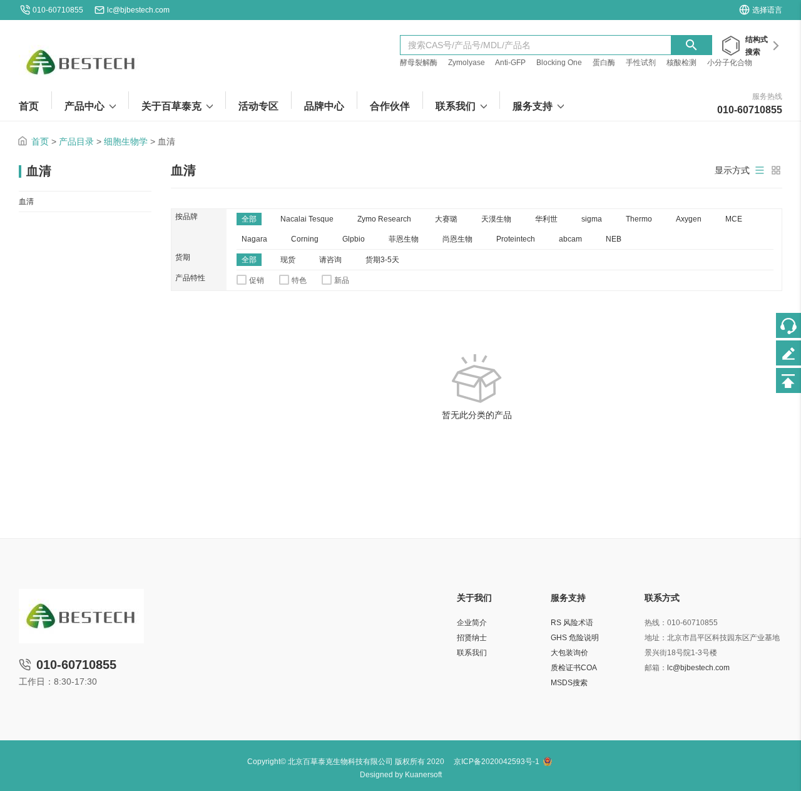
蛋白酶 (604, 62)
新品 (341, 280)
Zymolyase (466, 62)
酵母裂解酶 (418, 62)
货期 (182, 257)
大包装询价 (569, 652)
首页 (40, 141)
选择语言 (767, 10)
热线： (656, 622)
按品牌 (186, 216)
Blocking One (559, 62)
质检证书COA (574, 667)
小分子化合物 (729, 62)
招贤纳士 (472, 637)
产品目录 (76, 141)
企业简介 (472, 622)
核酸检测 (681, 62)
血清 (26, 201)
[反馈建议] (788, 352)
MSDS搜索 (569, 682)
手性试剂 (641, 62)
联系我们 (472, 652)
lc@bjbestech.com (138, 10)
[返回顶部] (788, 380)
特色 (299, 280)
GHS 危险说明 (575, 637)
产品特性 (190, 277)
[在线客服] (788, 325)
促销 (256, 280)
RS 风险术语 (572, 622)
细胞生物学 (126, 141)
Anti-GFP (510, 62)
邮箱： (656, 667)
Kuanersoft (423, 774)
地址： (656, 637)
